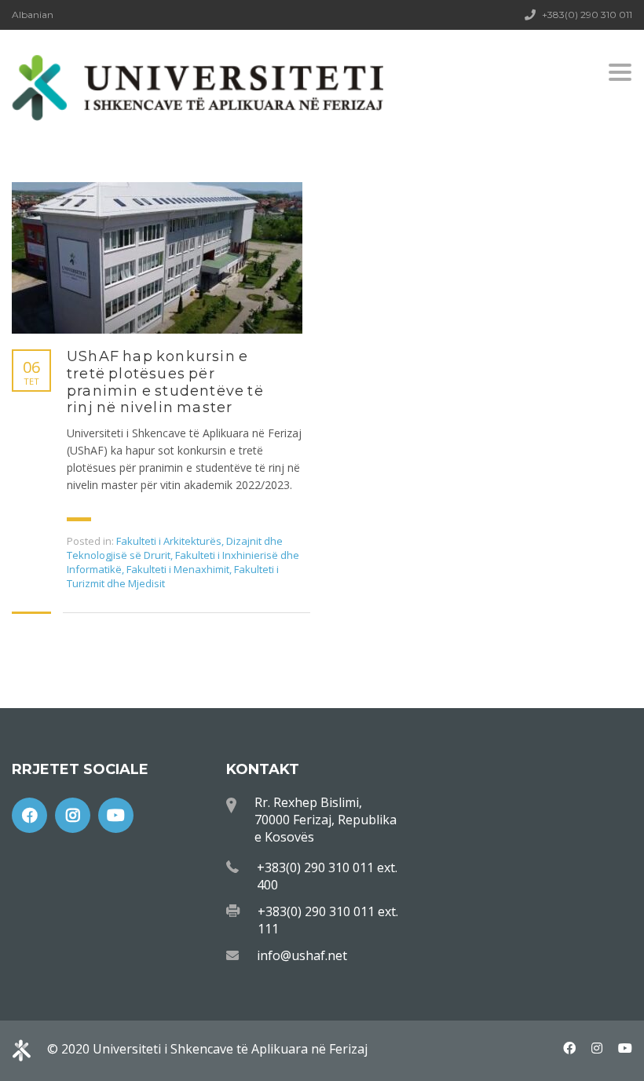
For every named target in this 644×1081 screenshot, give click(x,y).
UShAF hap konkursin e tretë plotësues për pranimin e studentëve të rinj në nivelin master (165, 382)
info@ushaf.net (302, 955)
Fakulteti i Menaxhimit (177, 569)
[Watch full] (157, 258)
